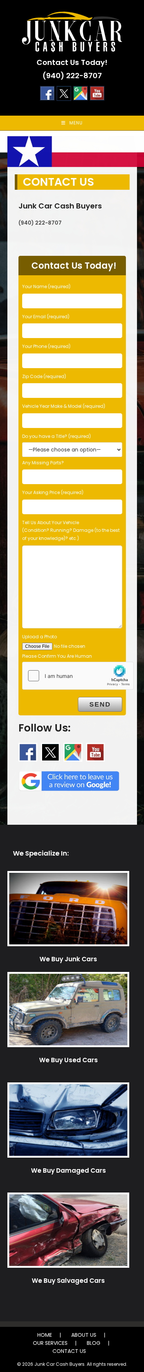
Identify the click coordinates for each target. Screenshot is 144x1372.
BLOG (93, 1343)
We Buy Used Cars (68, 1060)
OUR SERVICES (50, 1343)
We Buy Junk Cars (68, 959)
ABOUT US (83, 1335)
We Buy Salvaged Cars (68, 1280)
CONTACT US (69, 1351)
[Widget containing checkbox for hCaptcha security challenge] (78, 676)
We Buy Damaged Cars (68, 1170)
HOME (44, 1335)
